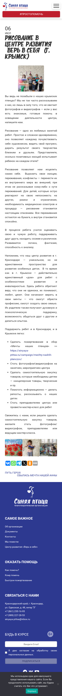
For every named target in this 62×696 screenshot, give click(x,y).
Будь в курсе (17, 634)
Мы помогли (12, 541)
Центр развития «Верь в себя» (21, 546)
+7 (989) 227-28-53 (15, 615)
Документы (11, 531)
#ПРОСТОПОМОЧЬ (31, 14)
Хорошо (31, 691)
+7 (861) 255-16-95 (15, 611)
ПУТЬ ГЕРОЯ (13, 472)
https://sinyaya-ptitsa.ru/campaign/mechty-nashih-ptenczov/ (31, 355)
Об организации (13, 526)
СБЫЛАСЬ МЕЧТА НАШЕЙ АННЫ (37, 475)
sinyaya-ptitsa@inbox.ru (17, 619)
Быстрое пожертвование (18, 580)
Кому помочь (12, 575)
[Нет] (58, 684)
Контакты (10, 536)
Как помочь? (12, 570)
